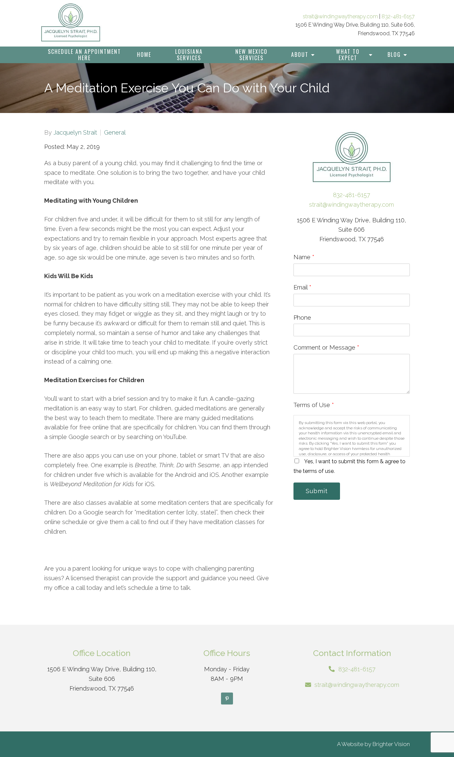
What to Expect (348, 55)
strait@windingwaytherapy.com (340, 16)
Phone (302, 317)
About (299, 54)
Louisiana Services (189, 55)
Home (144, 54)
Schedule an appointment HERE (84, 55)
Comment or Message (326, 347)
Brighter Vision (391, 744)
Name (303, 257)
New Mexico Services (251, 55)
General (115, 133)
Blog (394, 54)
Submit (317, 490)
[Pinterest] (227, 698)
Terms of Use (313, 404)
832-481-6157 (398, 16)
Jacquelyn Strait (75, 133)
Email (302, 287)
